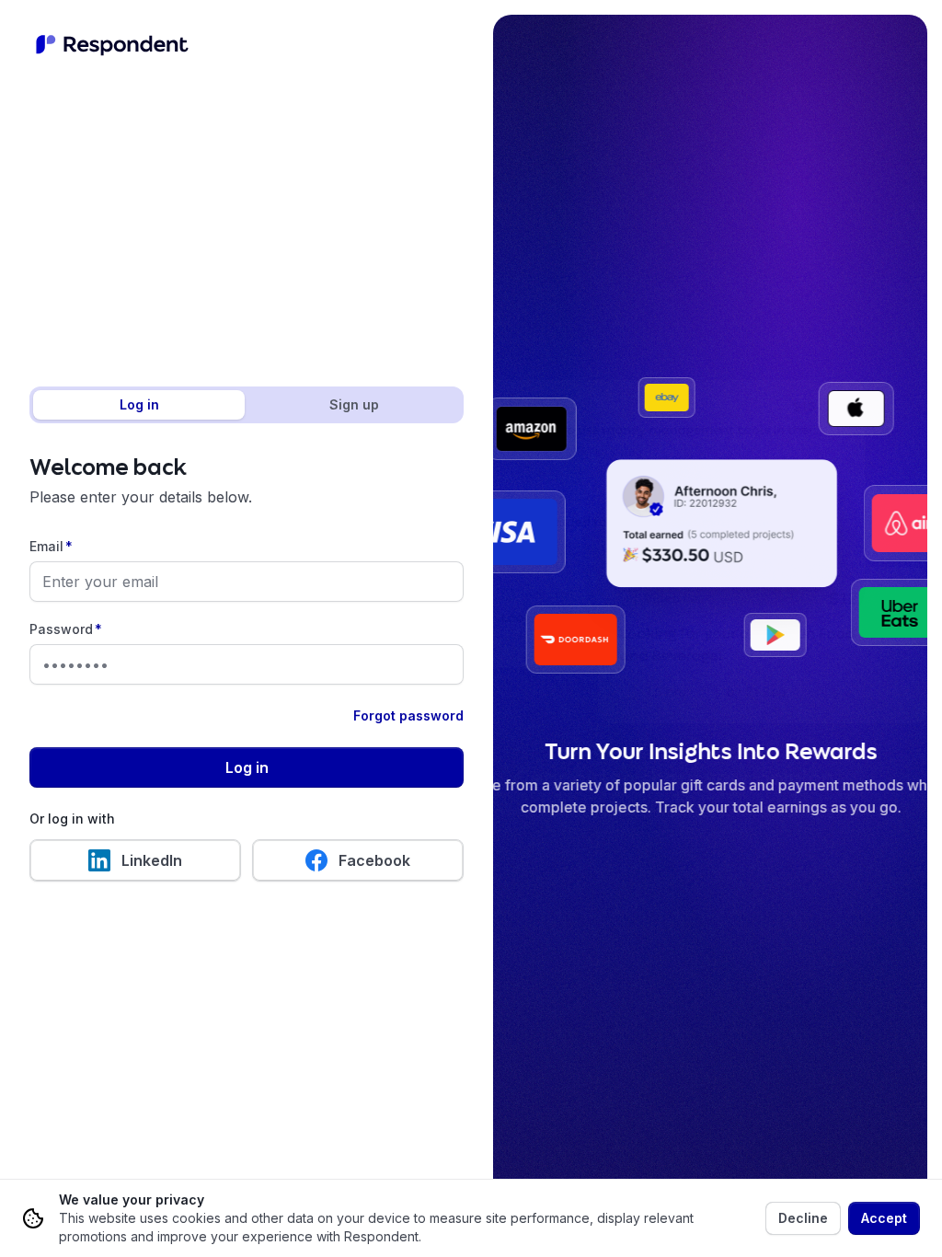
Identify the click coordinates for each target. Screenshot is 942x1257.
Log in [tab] (139, 404)
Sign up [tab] (354, 404)
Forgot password (408, 715)
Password (65, 629)
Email (51, 546)
